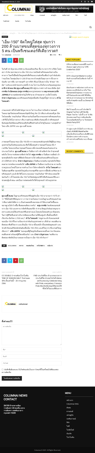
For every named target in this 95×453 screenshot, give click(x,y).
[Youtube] (91, 1)
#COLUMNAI (12, 246)
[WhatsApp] (21, 60)
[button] (90, 27)
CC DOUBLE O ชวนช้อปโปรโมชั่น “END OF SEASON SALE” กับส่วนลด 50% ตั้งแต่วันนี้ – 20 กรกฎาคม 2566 (16, 279)
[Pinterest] (15, 60)
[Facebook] (81, 1)
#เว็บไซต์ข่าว (41, 246)
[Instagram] (85, 1)
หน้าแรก (4, 33)
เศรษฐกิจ (12, 33)
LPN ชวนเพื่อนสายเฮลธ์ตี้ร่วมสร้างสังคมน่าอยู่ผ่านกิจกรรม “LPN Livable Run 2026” (80, 67)
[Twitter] (88, 1)
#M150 (21, 246)
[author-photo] (10, 304)
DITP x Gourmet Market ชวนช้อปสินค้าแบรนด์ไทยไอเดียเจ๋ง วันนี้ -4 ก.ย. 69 (79, 78)
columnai (8, 55)
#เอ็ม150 (50, 246)
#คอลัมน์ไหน (30, 246)
